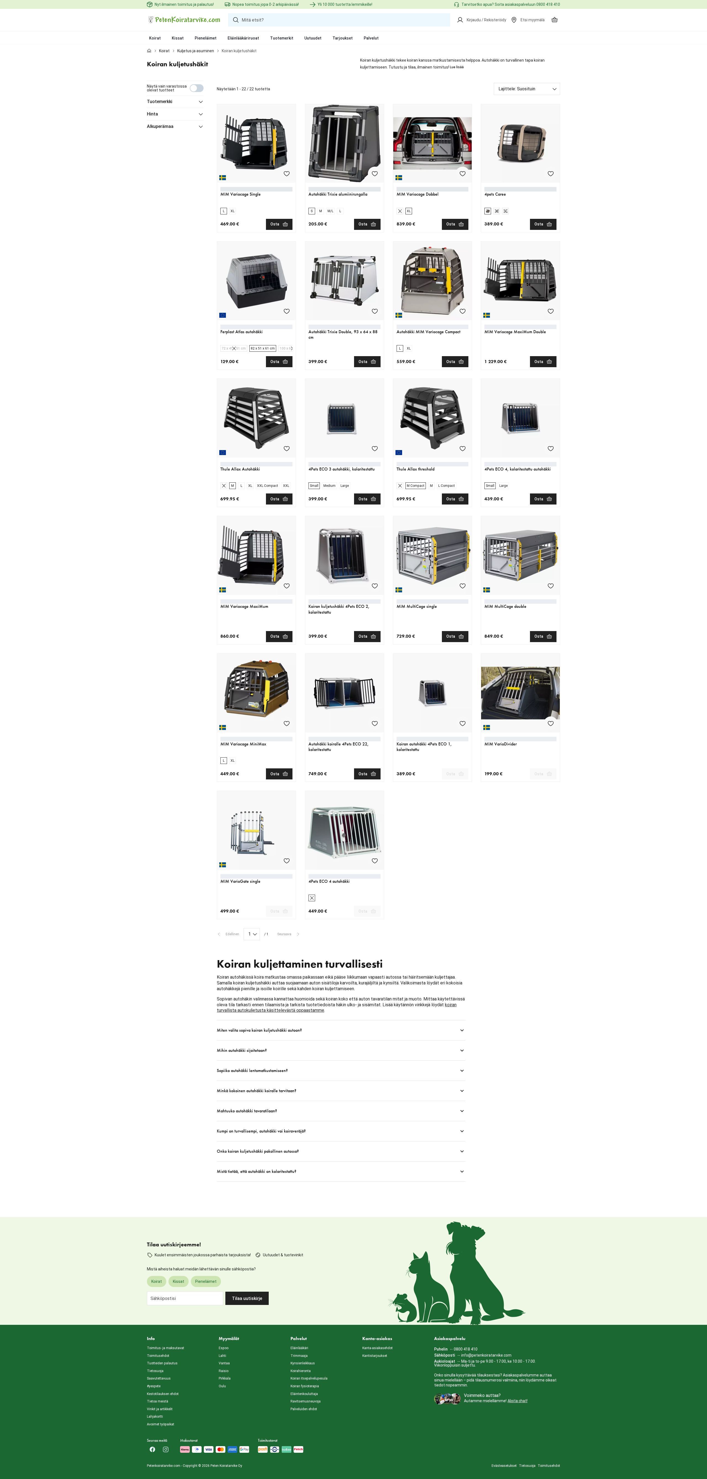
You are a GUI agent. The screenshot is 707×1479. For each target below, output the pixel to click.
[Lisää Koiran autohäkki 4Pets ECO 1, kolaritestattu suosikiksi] (462, 723)
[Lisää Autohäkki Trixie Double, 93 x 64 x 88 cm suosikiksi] (375, 311)
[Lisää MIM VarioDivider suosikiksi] (551, 723)
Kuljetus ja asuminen (195, 51)
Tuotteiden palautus (162, 1363)
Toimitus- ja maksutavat (165, 1348)
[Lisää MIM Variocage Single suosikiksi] (287, 173)
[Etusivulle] (149, 50)
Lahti (222, 1356)
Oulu (222, 1386)
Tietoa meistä (157, 1401)
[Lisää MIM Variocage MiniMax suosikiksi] (287, 723)
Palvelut (371, 38)
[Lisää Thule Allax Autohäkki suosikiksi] (287, 448)
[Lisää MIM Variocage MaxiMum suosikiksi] (287, 586)
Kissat (178, 38)
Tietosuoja (155, 1371)
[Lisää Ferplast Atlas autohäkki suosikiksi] (287, 311)
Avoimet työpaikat (160, 1424)
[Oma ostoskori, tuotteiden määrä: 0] (554, 19)
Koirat (155, 38)
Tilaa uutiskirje (247, 1298)
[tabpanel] (353, 631)
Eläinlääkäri (299, 1348)
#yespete (153, 1386)
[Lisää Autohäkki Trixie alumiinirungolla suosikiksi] (375, 173)
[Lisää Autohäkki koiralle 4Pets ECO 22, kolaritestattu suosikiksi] (375, 723)
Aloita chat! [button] (517, 1401)
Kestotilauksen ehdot (163, 1394)
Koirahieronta (301, 1371)
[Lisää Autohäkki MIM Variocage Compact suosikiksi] (462, 311)
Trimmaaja (299, 1356)
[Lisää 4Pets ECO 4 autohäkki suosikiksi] (375, 861)
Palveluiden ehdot (304, 1409)
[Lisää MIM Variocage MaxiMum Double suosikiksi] (551, 311)
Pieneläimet (206, 38)
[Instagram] (165, 1449)
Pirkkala (225, 1378)
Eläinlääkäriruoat (243, 38)
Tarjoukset (343, 38)
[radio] (223, 211)
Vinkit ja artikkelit (160, 1409)
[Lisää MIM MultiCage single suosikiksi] (462, 586)
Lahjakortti (155, 1416)
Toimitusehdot (158, 1356)
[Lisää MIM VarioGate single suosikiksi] (287, 861)
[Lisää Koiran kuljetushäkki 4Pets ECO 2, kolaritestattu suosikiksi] (375, 586)
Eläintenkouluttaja (304, 1394)
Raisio (223, 1371)
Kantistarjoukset (374, 1356)
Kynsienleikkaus (303, 1363)
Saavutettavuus (159, 1378)
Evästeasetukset (504, 1466)
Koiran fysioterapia (305, 1386)
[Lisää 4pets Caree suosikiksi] (551, 173)
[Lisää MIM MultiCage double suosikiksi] (551, 586)
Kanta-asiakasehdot (377, 1348)
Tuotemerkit (281, 38)
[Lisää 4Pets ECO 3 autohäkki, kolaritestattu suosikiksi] (375, 448)
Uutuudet (312, 38)
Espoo (223, 1348)
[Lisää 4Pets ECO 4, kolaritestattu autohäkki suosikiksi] (551, 448)
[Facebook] (152, 1449)
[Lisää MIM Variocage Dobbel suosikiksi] (462, 173)
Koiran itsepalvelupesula (309, 1378)
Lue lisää (457, 67)
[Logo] (184, 20)
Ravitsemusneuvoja (306, 1401)
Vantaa (224, 1363)
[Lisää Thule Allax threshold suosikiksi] (462, 448)
